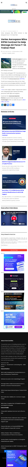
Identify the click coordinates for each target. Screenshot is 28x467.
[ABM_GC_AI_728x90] (14, 11)
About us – (4, 364)
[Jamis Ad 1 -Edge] (14, 320)
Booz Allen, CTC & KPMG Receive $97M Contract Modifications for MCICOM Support (13, 192)
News (13, 53)
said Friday (22, 78)
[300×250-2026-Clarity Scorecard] (14, 262)
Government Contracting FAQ (14, 364)
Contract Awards (12, 31)
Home (4, 31)
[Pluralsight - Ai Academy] (14, 281)
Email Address (4, 245)
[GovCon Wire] (14, 5)
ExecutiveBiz (5, 407)
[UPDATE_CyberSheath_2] (14, 301)
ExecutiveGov (5, 369)
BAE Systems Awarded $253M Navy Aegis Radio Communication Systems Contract (14, 133)
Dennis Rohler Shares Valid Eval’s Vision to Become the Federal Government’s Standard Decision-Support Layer (13, 419)
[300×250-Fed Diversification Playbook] (16, 458)
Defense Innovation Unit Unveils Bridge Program (13, 379)
